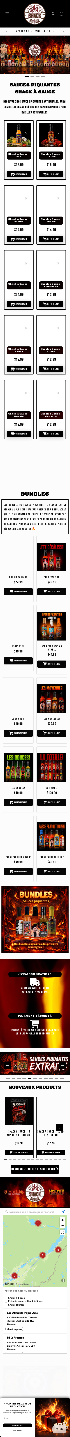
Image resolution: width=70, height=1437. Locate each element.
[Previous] (7, 56)
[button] (7, 14)
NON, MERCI (17, 1430)
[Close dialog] (68, 1400)
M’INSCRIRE (17, 1425)
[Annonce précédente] (7, 31)
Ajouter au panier (20, 174)
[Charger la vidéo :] (35, 1382)
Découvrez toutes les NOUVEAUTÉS (35, 1169)
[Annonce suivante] (63, 31)
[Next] (62, 56)
